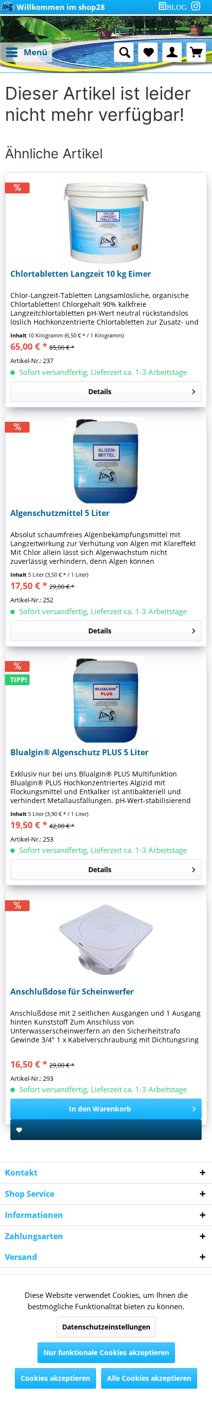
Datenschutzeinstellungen (106, 1326)
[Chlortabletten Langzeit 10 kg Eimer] (106, 222)
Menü (35, 52)
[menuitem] (174, 7)
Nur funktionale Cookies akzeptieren (106, 1352)
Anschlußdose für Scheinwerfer (72, 992)
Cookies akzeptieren (55, 1378)
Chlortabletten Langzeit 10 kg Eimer (80, 274)
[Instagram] (195, 5)
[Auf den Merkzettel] (106, 1129)
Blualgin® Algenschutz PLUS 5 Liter (79, 752)
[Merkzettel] (148, 52)
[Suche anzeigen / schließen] (124, 52)
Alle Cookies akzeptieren (149, 1378)
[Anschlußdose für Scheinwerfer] (106, 939)
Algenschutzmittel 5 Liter (59, 513)
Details (99, 391)
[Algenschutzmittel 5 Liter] (106, 461)
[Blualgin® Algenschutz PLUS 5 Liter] (106, 700)
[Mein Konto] (172, 52)
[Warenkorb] (196, 52)
